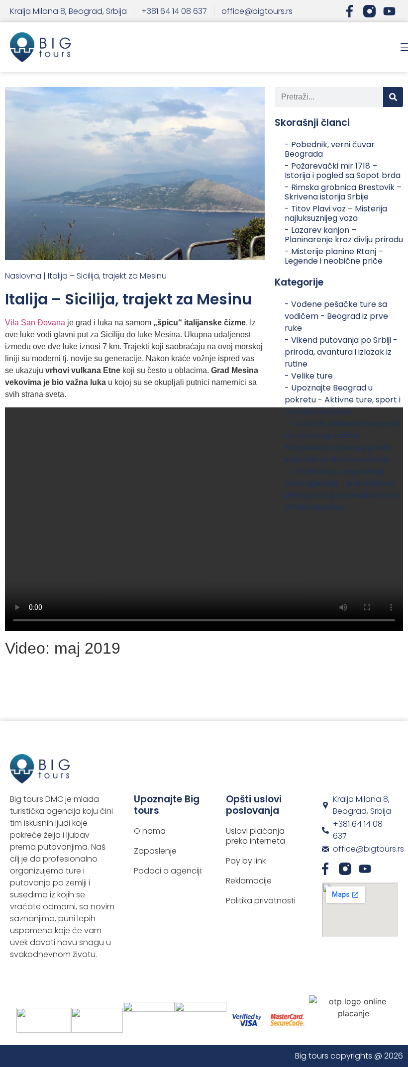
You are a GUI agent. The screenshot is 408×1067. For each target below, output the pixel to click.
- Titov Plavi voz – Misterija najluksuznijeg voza (336, 213)
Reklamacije (249, 881)
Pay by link (246, 861)
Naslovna (23, 276)
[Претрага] (393, 97)
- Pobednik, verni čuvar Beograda (330, 149)
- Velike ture (309, 376)
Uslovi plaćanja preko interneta (255, 836)
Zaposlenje (155, 851)
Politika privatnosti (261, 901)
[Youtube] (389, 11)
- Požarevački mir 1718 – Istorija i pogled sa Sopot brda (343, 170)
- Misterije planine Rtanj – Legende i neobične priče (334, 256)
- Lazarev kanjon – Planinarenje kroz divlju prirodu (344, 234)
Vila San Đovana (35, 322)
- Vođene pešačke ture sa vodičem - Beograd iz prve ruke (336, 316)
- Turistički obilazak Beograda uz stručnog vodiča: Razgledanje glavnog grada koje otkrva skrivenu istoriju (342, 441)
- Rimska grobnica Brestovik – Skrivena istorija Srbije (343, 192)
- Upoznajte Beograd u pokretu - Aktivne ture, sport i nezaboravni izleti (343, 399)
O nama (150, 831)
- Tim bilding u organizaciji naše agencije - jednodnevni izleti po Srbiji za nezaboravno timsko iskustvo (342, 489)
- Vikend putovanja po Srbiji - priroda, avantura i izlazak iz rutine (341, 352)
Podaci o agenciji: (168, 871)
